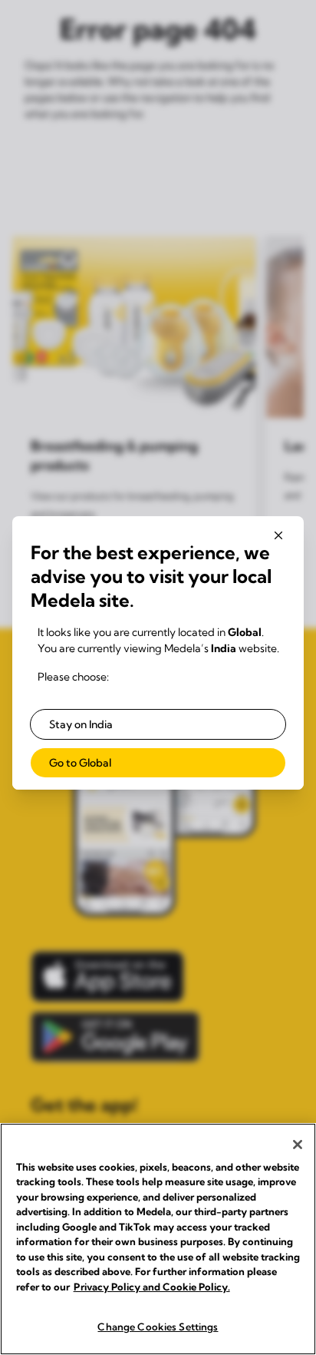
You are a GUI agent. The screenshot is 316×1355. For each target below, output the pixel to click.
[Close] (297, 1144)
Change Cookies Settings (157, 1326)
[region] (158, 1239)
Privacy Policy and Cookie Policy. (152, 1286)
